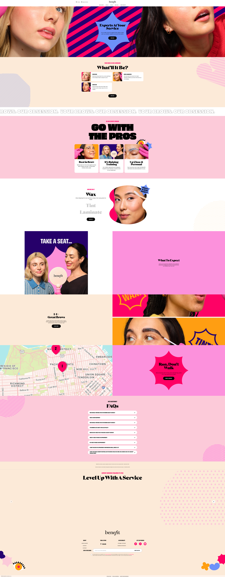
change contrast (122, 543)
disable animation (122, 545)
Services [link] (116, 4)
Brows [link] (107, 4)
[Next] (213, 501)
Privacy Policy (109, 576)
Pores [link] (111, 4)
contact (85, 547)
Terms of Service (108, 554)
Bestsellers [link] (101, 4)
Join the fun (137, 550)
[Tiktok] (135, 543)
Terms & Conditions (115, 576)
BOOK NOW (56, 326)
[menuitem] (101, 5)
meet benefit (85, 543)
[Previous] (11, 501)
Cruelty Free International (124, 576)
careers (84, 545)
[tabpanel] (128, 204)
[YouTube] (145, 543)
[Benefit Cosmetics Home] (112, 2)
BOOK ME (112, 38)
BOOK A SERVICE (168, 378)
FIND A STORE (103, 540)
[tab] (90, 196)
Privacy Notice (131, 554)
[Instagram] (140, 543)
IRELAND (104, 544)
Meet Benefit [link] (123, 4)
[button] (56, 262)
